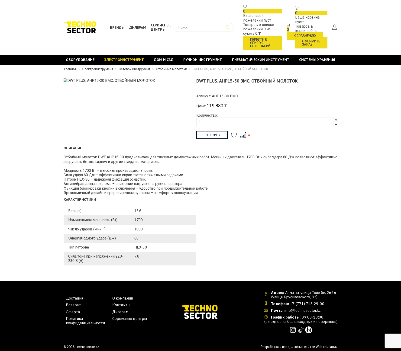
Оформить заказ (311, 42)
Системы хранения (317, 59)
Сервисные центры (161, 27)
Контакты (121, 305)
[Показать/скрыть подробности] (245, 7)
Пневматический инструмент (260, 59)
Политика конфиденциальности (85, 320)
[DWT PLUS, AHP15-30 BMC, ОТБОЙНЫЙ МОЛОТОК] (109, 80)
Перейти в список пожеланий (260, 43)
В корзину (212, 135)
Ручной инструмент (202, 59)
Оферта (73, 312)
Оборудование (80, 59)
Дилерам (137, 27)
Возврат (73, 305)
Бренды (117, 27)
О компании (122, 298)
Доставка (74, 298)
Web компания (326, 347)
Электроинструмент (124, 59)
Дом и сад (164, 59)
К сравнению (305, 36)
